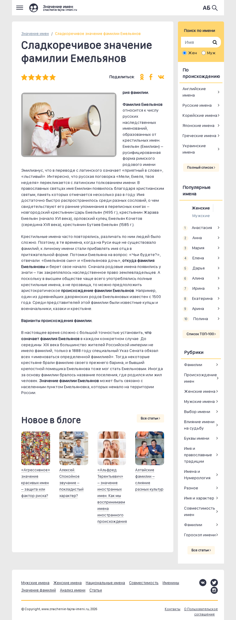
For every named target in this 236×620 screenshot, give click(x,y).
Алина (194, 278)
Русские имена (197, 105)
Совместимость (144, 582)
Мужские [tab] (201, 215)
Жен (192, 52)
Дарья (194, 268)
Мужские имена (199, 401)
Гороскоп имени (200, 534)
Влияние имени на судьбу (199, 425)
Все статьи (150, 418)
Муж (211, 52)
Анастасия (198, 227)
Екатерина (198, 298)
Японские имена (198, 125)
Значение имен (35, 33)
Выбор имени (197, 411)
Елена (194, 257)
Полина (196, 318)
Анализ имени (72, 590)
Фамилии (193, 364)
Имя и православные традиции (198, 455)
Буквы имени (196, 438)
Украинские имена (194, 149)
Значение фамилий (38, 590)
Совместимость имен (199, 511)
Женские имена (199, 391)
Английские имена (194, 92)
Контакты (172, 609)
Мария (194, 247)
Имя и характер (199, 498)
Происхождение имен (200, 378)
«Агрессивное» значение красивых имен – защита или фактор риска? (35, 483)
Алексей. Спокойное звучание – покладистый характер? (71, 483)
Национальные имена (105, 582)
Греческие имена (199, 135)
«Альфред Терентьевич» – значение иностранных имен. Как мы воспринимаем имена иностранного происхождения (112, 496)
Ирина (194, 288)
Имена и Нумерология (197, 474)
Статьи (95, 590)
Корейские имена (200, 115)
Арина (194, 308)
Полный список (200, 167)
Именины (171, 582)
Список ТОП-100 (200, 334)
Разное (191, 487)
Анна (193, 237)
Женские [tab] (201, 207)
